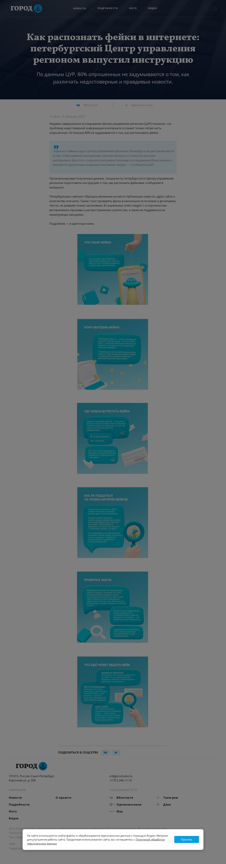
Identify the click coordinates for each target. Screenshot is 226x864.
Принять (186, 839)
